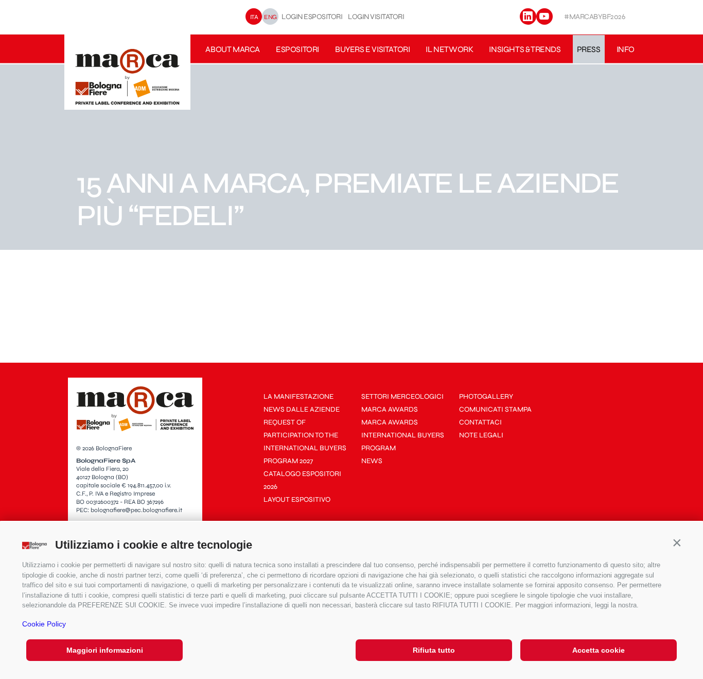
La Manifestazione (298, 396)
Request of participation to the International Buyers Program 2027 (304, 441)
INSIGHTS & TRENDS (524, 49)
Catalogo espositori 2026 (302, 480)
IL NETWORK (449, 49)
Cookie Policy (44, 624)
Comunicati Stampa (495, 409)
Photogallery (486, 396)
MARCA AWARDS (389, 409)
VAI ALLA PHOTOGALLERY (148, 308)
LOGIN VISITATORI (376, 16)
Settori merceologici (402, 396)
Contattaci (480, 422)
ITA (254, 17)
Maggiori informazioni (104, 650)
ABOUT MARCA (232, 49)
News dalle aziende (301, 409)
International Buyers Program (402, 441)
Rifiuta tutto (434, 650)
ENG (270, 17)
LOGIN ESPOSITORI (312, 16)
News (371, 460)
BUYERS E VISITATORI (372, 49)
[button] (677, 542)
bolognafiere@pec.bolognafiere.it (136, 510)
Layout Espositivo (296, 499)
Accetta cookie (598, 650)
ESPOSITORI (297, 49)
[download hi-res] (156, 268)
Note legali (481, 435)
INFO (626, 49)
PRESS (589, 49)
